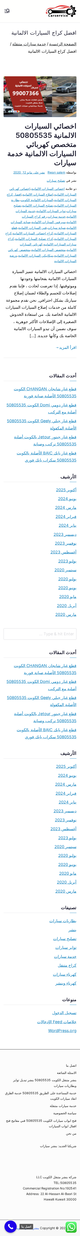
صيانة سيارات (57, 228)
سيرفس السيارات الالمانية (49, 222)
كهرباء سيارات (64, 974)
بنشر (72, 929)
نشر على (29, 172)
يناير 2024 (67, 525)
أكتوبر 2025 (66, 490)
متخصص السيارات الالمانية (48, 250)
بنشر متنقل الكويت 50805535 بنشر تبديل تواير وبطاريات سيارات (44, 1082)
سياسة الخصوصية (64, 1113)
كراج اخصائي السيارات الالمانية (33, 233)
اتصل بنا (71, 1065)
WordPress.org (62, 1030)
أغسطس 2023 (63, 552)
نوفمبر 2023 (65, 543)
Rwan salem (56, 172)
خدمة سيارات (57, 216)
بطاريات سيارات (62, 920)
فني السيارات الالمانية (32, 228)
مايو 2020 (67, 596)
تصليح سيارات (56, 180)
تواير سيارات (65, 947)
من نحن (71, 1133)
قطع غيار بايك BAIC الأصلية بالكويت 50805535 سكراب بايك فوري (46, 456)
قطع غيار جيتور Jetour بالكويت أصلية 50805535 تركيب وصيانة (45, 440)
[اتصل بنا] (10, 1227)
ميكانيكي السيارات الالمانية (35, 255)
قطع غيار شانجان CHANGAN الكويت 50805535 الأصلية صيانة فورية (45, 392)
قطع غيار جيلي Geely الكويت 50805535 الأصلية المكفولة (41, 424)
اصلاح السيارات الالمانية (37, 194)
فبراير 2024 (66, 516)
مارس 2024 (65, 507)
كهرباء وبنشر (65, 983)
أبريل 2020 (66, 605)
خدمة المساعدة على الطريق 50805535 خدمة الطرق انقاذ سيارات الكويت (40, 1095)
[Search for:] (40, 634)
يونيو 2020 (67, 587)
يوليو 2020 (67, 579)
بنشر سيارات (48, 1146)
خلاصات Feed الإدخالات (56, 1021)
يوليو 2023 (67, 561)
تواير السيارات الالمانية (51, 211)
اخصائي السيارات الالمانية (47, 189)
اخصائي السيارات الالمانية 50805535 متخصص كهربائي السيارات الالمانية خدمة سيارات (41, 144)
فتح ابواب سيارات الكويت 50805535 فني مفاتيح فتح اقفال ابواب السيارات (41, 1123)
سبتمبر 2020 (65, 570)
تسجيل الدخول (64, 1012)
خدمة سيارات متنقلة (63, 1106)
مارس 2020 (65, 614)
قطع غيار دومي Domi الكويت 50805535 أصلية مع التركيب (41, 408)
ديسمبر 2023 (65, 534)
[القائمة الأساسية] (7, 11)
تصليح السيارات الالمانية (37, 205)
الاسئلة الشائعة (66, 1073)
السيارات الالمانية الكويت (37, 200)
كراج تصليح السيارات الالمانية (34, 239)
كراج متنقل (67, 965)
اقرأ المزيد (67, 347)
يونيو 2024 (67, 498)
